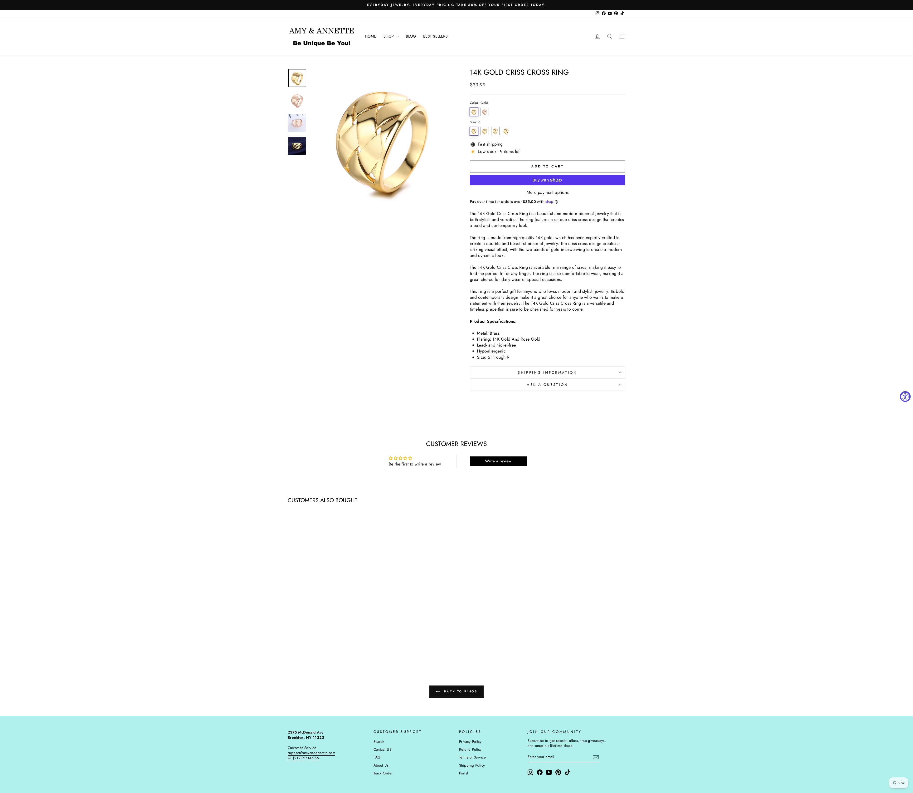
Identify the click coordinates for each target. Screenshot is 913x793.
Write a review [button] (498, 461)
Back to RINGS (459, 691)
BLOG (411, 36)
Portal (463, 773)
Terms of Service (472, 757)
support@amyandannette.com (311, 752)
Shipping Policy (472, 765)
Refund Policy (470, 749)
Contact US (383, 749)
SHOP (389, 36)
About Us (381, 765)
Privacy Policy (470, 741)
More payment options (548, 193)
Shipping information (547, 372)
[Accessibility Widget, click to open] (905, 396)
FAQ (377, 757)
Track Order (383, 773)
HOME (370, 36)
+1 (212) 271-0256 (303, 758)
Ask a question (547, 384)
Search (379, 741)
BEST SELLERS (435, 36)
